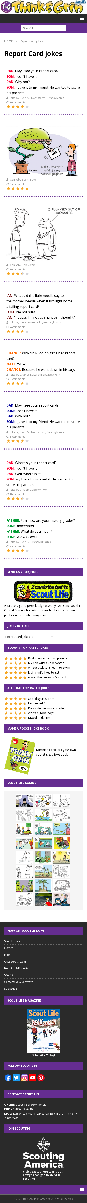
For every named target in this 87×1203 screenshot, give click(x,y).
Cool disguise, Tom (41, 699)
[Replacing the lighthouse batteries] (24, 857)
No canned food (39, 703)
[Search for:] (43, 28)
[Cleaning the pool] (43, 815)
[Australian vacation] (24, 815)
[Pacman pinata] (43, 800)
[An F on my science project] (43, 174)
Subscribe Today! (43, 1055)
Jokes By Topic (18, 626)
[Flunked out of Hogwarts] (43, 259)
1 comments (18, 184)
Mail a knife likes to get (43, 672)
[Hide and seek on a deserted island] (43, 885)
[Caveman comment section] (61, 885)
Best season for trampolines (47, 658)
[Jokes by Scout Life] (43, 11)
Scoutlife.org (12, 941)
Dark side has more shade (46, 708)
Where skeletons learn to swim (49, 667)
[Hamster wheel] (61, 800)
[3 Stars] (18, 107)
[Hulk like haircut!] (24, 885)
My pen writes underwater (46, 663)
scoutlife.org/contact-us (25, 1105)
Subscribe (10, 988)
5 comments (18, 436)
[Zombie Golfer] (61, 829)
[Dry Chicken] (61, 857)
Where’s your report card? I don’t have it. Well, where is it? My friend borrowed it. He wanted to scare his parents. (39, 473)
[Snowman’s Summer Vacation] (61, 815)
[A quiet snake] (43, 871)
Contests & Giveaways (18, 982)
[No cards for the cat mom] (61, 899)
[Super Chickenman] (43, 899)
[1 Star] (8, 107)
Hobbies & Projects (16, 968)
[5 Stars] (27, 107)
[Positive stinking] (61, 871)
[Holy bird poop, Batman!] (24, 800)
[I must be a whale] (43, 843)
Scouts (8, 975)
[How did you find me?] (43, 857)
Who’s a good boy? (41, 713)
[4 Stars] (22, 107)
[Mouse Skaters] (24, 899)
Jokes (7, 955)
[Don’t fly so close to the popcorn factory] (24, 843)
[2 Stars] (13, 107)
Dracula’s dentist (39, 718)
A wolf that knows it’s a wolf (47, 677)
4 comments (18, 327)
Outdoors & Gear (15, 961)
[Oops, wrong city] (43, 829)
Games (9, 948)
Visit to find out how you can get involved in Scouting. (43, 1175)
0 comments (18, 102)
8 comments (18, 494)
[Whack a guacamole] (61, 843)
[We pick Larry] (24, 829)
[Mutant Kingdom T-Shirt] (24, 871)
